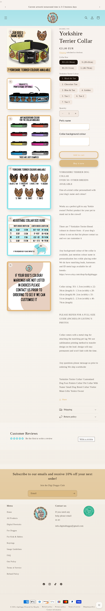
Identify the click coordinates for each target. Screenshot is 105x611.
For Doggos (12, 531)
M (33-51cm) (68, 68)
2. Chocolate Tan (69, 84)
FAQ (9, 555)
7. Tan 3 (66, 102)
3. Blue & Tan (68, 90)
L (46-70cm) (86, 68)
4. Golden (86, 90)
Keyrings (10, 543)
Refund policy (47, 607)
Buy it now (78, 163)
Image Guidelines (14, 549)
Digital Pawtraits (14, 524)
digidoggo (20, 607)
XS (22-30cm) (68, 62)
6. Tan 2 (80, 96)
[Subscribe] (74, 493)
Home (9, 512)
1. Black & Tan (69, 78)
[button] (6, 18)
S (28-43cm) (87, 62)
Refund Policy (13, 574)
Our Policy (11, 562)
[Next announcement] (100, 7)
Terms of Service (14, 568)
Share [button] (64, 400)
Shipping (62, 52)
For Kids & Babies (15, 537)
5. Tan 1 (66, 96)
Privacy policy (60, 607)
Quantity (62, 108)
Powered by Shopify (31, 607)
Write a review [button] (86, 439)
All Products (12, 518)
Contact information (54, 609)
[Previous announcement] (5, 7)
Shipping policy (89, 607)
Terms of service (74, 607)
